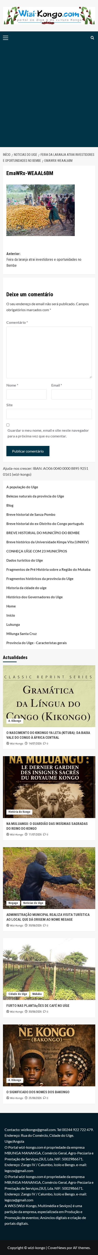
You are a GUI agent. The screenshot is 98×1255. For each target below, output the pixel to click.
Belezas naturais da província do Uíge (35, 496)
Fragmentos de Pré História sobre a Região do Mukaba (48, 569)
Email (56, 385)
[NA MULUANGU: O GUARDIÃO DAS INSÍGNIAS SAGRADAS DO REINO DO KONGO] (49, 787)
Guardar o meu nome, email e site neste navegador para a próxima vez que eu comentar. (48, 433)
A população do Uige (22, 487)
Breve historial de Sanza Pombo (30, 514)
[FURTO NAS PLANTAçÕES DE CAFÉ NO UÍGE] (49, 969)
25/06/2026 (35, 1098)
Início (10, 615)
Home (11, 606)
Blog (9, 505)
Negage (13, 903)
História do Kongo (19, 811)
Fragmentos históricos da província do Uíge (39, 579)
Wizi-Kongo (16, 744)
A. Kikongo (14, 720)
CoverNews (57, 1247)
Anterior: (43, 260)
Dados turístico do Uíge (24, 560)
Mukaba (36, 994)
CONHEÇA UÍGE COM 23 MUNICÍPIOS (36, 551)
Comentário (17, 322)
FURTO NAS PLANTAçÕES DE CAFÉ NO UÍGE (38, 1006)
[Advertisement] (49, 95)
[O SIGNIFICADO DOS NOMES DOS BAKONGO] (49, 1055)
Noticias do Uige (33, 903)
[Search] (92, 38)
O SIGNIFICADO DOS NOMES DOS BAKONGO (38, 1092)
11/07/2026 (35, 834)
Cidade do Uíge (17, 994)
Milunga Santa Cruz (21, 634)
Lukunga (13, 624)
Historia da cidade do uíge (26, 588)
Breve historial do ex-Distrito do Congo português (45, 524)
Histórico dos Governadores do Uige (34, 597)
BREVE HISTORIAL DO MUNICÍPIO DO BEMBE (43, 533)
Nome (12, 385)
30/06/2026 (35, 925)
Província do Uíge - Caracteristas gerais (36, 643)
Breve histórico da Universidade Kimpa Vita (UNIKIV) (47, 542)
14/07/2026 (35, 743)
